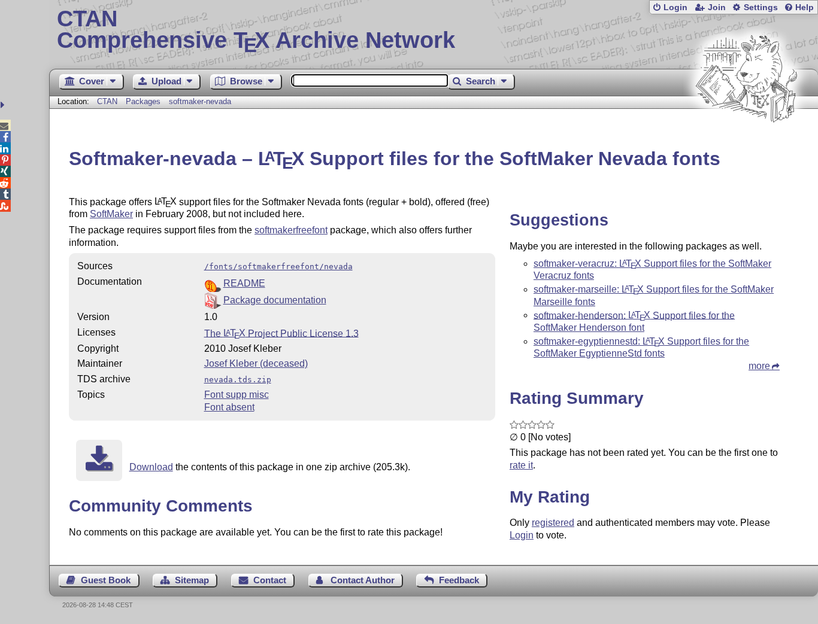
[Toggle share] (4, 105)
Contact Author (363, 580)
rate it (521, 465)
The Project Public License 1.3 (281, 333)
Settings (761, 7)
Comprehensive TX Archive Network (256, 30)
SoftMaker (111, 214)
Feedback (459, 580)
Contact (269, 580)
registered (553, 523)
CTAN (107, 101)
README (244, 283)
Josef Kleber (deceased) (256, 363)
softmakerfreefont (291, 230)
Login (675, 7)
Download (151, 467)
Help (804, 7)
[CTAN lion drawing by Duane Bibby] (746, 145)
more (759, 366)
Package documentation (274, 300)
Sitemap (192, 580)
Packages (144, 101)
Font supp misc (236, 394)
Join (717, 7)
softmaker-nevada (200, 101)
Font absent (229, 407)
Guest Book (106, 580)
